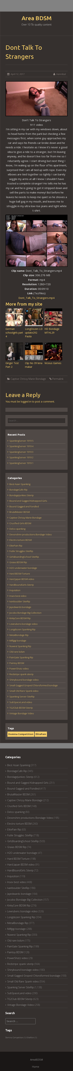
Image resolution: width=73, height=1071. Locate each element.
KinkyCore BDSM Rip (20, 618)
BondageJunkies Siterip (21, 495)
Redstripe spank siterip (21, 674)
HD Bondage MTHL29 (51, 330)
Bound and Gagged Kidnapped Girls (28, 500)
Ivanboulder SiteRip (19, 601)
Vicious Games (52, 363)
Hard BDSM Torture (19, 573)
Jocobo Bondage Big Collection (25, 612)
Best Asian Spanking (19, 484)
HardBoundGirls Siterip (21, 584)
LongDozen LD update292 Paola (34, 332)
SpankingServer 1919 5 (21, 440)
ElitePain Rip (15, 545)
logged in (26, 401)
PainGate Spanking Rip (21, 657)
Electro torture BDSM (20, 540)
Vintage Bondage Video (21, 713)
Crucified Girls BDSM (20, 523)
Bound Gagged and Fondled (24, 506)
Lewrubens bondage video (23, 623)
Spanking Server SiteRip (22, 696)
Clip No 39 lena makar (33, 364)
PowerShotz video (19, 668)
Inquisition (14, 590)
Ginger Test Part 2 (12, 364)
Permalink (57, 379)
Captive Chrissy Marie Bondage (28, 379)
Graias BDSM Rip (18, 562)
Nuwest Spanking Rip (20, 646)
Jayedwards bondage (20, 607)
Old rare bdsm (17, 651)
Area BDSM (37, 18)
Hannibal (61, 74)
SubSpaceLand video (20, 702)
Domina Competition (20, 734)
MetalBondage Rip (19, 635)
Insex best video (17, 595)
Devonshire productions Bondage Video (30, 534)
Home (35, 1066)
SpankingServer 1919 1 (21, 463)
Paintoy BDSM (16, 663)
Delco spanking (17, 528)
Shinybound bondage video (24, 679)
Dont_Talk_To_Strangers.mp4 (36, 298)
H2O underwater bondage (23, 568)
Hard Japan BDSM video (21, 579)
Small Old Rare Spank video (23, 690)
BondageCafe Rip (18, 489)
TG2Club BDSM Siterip (21, 707)
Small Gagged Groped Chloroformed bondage (33, 685)
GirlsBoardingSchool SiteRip (24, 556)
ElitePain (41, 734)
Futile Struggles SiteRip (21, 551)
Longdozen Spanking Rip (22, 629)
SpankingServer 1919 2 (21, 457)
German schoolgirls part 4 (14, 332)
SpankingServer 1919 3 (21, 451)
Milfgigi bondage (17, 640)
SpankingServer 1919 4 (21, 446)
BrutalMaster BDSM (19, 512)
